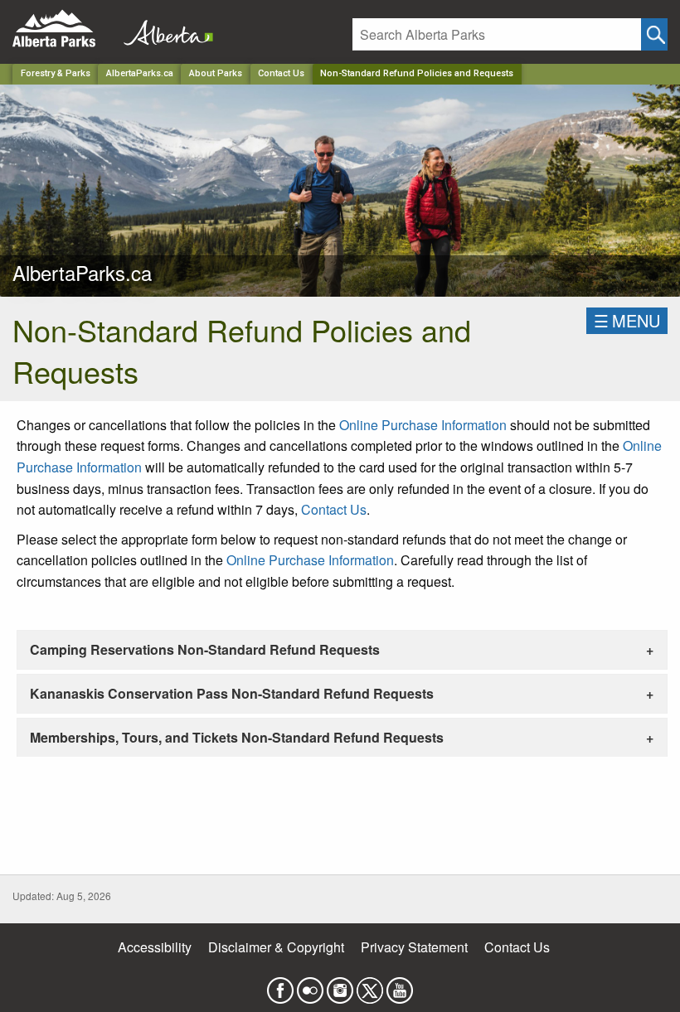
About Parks (215, 73)
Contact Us (281, 73)
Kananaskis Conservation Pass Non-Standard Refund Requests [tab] (232, 693)
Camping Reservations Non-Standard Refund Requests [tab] (205, 649)
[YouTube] (399, 985)
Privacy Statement (414, 946)
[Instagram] (340, 985)
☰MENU (627, 320)
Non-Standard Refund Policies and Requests (416, 73)
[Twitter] (370, 985)
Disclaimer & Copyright (276, 946)
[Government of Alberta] (163, 28)
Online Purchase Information (423, 424)
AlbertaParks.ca (139, 73)
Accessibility (155, 946)
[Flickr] (310, 985)
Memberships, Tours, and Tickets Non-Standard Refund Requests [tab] (237, 737)
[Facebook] (280, 985)
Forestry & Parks (55, 73)
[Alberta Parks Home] (64, 28)
